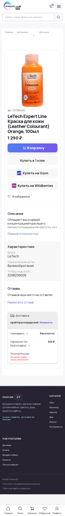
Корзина (7, 459)
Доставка (7, 445)
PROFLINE (11, 397)
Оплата (6, 450)
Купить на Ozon (35, 173)
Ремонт (53, 422)
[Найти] (58, 17)
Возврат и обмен (10, 455)
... (34, 34)
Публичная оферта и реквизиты (17, 488)
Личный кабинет (10, 464)
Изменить (46, 322)
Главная (9, 32)
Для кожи (44, 32)
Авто (51, 402)
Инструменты (55, 426)
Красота (53, 412)
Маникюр (54, 407)
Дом (51, 417)
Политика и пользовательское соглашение (21, 484)
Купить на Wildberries (35, 185)
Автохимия (22, 32)
